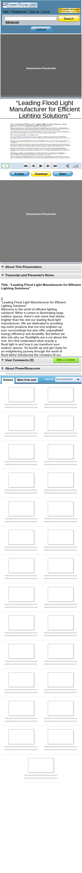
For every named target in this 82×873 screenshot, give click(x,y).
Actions (19, 174)
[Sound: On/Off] (68, 166)
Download (41, 174)
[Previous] (33, 166)
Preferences (19, 11)
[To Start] (26, 166)
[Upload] (41, 29)
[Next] (48, 166)
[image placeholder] (21, 394)
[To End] (55, 166)
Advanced (12, 22)
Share (62, 174)
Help (6, 11)
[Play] (40, 166)
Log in (46, 11)
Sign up (34, 11)
